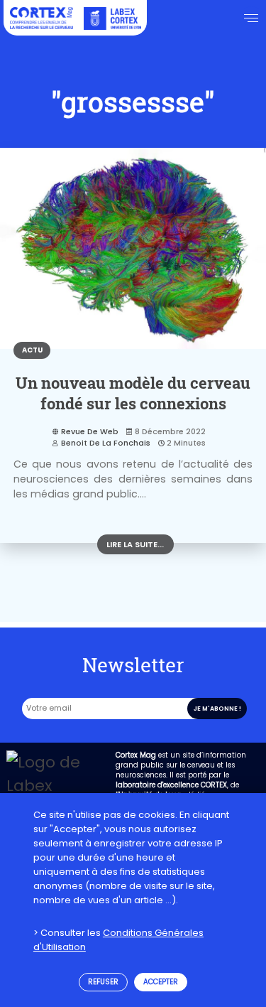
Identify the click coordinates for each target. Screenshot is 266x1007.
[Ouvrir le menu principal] (251, 18)
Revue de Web (89, 431)
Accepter (160, 981)
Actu (32, 350)
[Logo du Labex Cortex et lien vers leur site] (112, 18)
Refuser (103, 981)
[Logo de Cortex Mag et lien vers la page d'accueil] (41, 18)
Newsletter (133, 664)
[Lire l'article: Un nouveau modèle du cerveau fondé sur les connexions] (133, 248)
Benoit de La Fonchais (105, 443)
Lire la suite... (135, 544)
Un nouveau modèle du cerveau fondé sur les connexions (133, 393)
